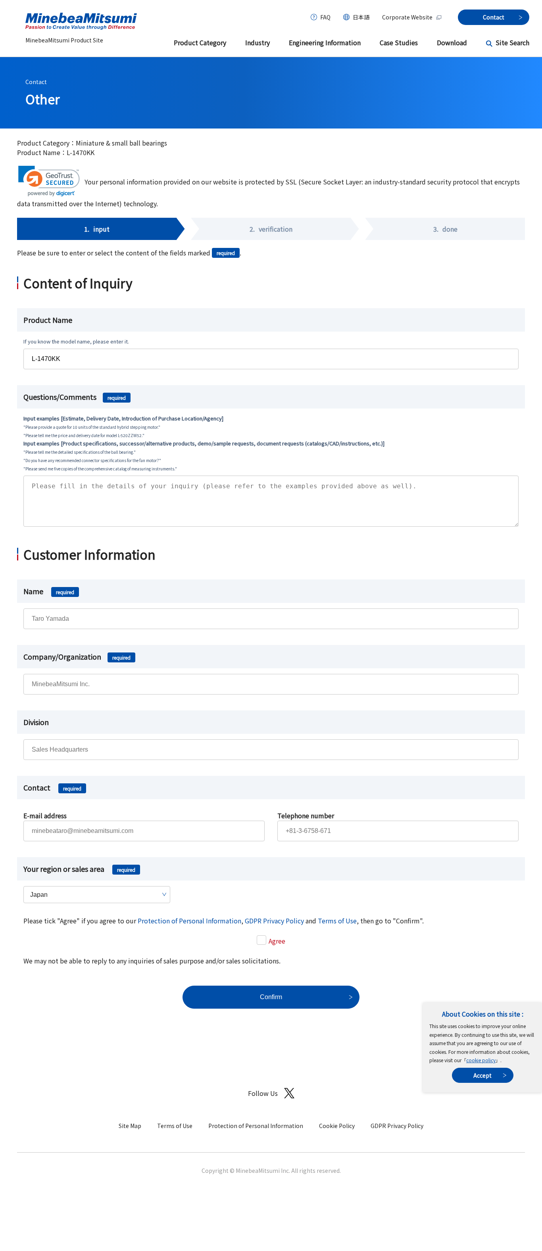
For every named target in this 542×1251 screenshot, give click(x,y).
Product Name (47, 320)
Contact (36, 82)
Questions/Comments (74, 396)
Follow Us (263, 1093)
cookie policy (481, 1060)
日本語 (361, 17)
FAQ (325, 17)
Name (48, 591)
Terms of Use (337, 920)
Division (36, 722)
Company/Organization (77, 656)
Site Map (130, 1126)
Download (452, 42)
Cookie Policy (337, 1126)
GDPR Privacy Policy (274, 920)
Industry (257, 42)
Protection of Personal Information (189, 920)
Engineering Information (325, 42)
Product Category (200, 42)
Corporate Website (407, 17)
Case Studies (399, 42)
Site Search (512, 42)
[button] (49, 181)
